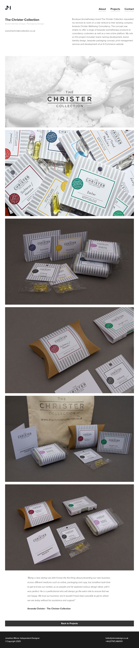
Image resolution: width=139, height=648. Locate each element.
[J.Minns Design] (8, 8)
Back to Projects (69, 623)
